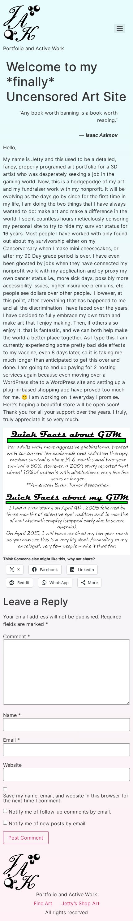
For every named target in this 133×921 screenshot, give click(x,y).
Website (12, 764)
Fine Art (43, 903)
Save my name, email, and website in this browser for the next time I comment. (65, 798)
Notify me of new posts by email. (48, 823)
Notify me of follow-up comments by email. (60, 811)
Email (11, 739)
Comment (16, 636)
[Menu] (119, 28)
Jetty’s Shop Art (81, 903)
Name (12, 715)
